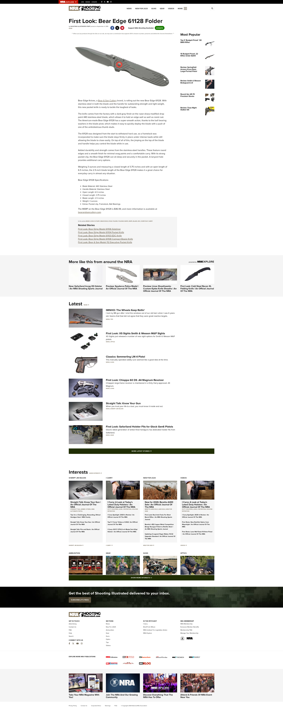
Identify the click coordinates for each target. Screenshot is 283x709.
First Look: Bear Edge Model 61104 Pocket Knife (101, 232)
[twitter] (117, 26)
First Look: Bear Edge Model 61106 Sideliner (99, 229)
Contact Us (72, 627)
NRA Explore (147, 633)
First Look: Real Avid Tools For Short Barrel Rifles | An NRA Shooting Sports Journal (158, 517)
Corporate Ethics (96, 706)
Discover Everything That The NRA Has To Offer (158, 696)
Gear (162, 8)
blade (135, 221)
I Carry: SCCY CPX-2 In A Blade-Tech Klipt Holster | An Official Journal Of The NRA (122, 530)
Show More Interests (153, 577)
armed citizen (86, 509)
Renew (87, 2)
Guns (153, 8)
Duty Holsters (113, 509)
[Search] (212, 8)
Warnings (108, 706)
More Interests (94, 473)
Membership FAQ (186, 630)
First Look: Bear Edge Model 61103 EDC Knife (100, 235)
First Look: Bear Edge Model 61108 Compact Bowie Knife (105, 238)
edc (139, 221)
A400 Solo (161, 509)
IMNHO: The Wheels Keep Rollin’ (125, 310)
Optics (112, 342)
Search (71, 636)
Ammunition (74, 553)
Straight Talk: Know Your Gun (123, 403)
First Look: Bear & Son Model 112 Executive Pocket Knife (105, 242)
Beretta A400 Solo (151, 509)
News (129, 8)
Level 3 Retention (125, 509)
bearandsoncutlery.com (89, 212)
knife (130, 221)
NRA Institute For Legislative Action (155, 630)
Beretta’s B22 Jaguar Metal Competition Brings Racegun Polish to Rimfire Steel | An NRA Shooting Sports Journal (159, 526)
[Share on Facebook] (112, 26)
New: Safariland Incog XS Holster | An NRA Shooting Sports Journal (86, 287)
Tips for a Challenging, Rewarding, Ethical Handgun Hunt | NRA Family (85, 516)
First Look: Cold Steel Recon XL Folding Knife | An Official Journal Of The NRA (197, 288)
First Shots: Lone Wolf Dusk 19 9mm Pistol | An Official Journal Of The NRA (197, 533)
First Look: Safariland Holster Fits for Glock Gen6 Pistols (139, 426)
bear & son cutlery (93, 221)
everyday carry (147, 221)
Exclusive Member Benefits (189, 627)
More (85, 305)
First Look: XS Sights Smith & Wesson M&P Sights (135, 333)
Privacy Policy (73, 706)
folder (115, 221)
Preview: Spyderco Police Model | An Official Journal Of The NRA (122, 287)
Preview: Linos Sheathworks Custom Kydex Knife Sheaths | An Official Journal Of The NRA (160, 288)
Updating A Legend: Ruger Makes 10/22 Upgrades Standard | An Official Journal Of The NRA (160, 536)
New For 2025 (141, 8)
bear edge (104, 221)
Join (82, 2)
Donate (94, 2)
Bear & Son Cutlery (107, 100)
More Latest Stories (150, 451)
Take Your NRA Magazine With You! (84, 696)
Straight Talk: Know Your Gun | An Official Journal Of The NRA (85, 504)
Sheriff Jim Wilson (116, 409)
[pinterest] (122, 26)
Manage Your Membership (189, 633)
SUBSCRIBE (80, 600)
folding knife (123, 221)
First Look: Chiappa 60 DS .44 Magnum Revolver (135, 380)
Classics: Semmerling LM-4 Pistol (125, 357)
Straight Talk (75, 509)
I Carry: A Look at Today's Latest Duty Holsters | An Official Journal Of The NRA (121, 504)
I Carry (109, 478)
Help (70, 633)
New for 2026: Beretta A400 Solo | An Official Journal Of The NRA (159, 504)
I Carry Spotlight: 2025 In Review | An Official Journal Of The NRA (121, 516)
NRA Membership (186, 624)
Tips (111, 319)
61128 (110, 221)
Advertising (72, 624)
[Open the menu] (185, 8)
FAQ (70, 630)
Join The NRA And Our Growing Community (122, 696)
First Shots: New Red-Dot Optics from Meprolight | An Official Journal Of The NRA (196, 524)
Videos (171, 8)
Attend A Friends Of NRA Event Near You (196, 696)
